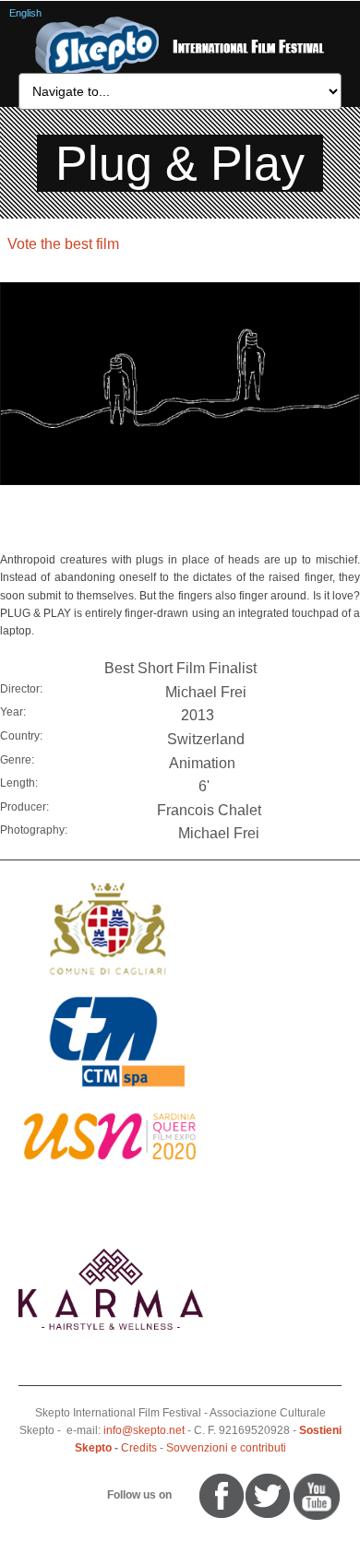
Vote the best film (63, 244)
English (25, 12)
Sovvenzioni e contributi (226, 1447)
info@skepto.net (144, 1430)
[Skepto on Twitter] (191, 1495)
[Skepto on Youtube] (183, 1495)
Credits (139, 1447)
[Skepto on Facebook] (220, 1495)
